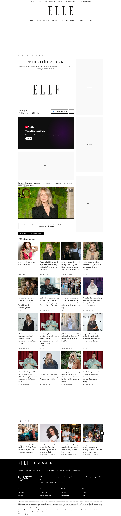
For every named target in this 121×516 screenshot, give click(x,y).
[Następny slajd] (102, 433)
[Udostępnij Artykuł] (71, 112)
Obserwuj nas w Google (61, 111)
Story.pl (84, 495)
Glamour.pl (21, 492)
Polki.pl (63, 489)
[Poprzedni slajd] (19, 433)
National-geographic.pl (45, 495)
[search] (91, 20)
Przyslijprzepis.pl (65, 495)
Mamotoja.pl (43, 489)
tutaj (31, 514)
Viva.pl (84, 489)
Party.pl (20, 489)
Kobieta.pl (63, 492)
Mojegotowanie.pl (44, 492)
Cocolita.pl (21, 495)
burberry (23, 233)
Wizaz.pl (84, 492)
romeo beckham (36, 233)
